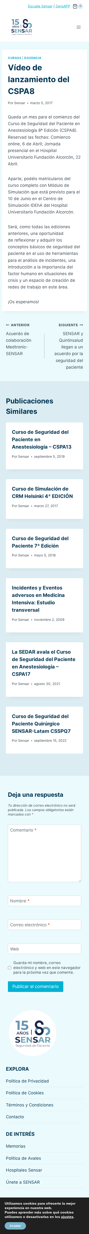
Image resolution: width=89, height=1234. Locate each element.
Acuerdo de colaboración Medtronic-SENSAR (18, 339)
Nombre (20, 900)
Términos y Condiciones (29, 1104)
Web (14, 948)
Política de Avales (23, 1158)
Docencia (32, 58)
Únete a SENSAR (23, 1182)
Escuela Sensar (40, 6)
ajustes (67, 1217)
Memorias (15, 1146)
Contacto (15, 1116)
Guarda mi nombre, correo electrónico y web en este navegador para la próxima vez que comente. (47, 967)
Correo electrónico (30, 924)
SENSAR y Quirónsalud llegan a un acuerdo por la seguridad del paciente (68, 346)
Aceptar (15, 1226)
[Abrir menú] (78, 27)
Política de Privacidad (27, 1081)
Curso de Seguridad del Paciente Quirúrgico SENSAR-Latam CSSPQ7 (41, 723)
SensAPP (62, 6)
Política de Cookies (25, 1092)
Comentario (23, 830)
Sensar (19, 103)
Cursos (15, 58)
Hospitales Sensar (24, 1170)
